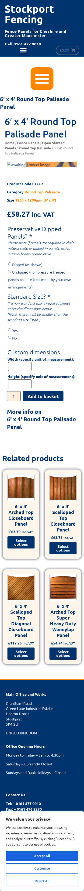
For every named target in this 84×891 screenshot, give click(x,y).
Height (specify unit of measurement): (41, 376)
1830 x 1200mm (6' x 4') (35, 200)
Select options (21, 542)
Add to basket (43, 396)
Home (9, 143)
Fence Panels (28, 143)
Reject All (42, 881)
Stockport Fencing (29, 14)
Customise (42, 868)
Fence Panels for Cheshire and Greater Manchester (35, 33)
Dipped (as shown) (27, 264)
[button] (23, 50)
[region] (42, 851)
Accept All (42, 855)
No (14, 337)
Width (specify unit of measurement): (40, 359)
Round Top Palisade (34, 148)
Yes (15, 330)
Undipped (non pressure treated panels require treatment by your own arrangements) (39, 279)
